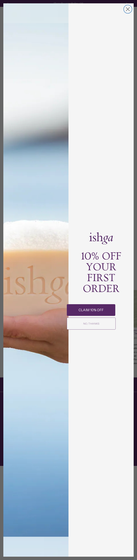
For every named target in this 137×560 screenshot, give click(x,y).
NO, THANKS (91, 323)
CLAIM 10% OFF (91, 310)
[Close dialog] (128, 9)
